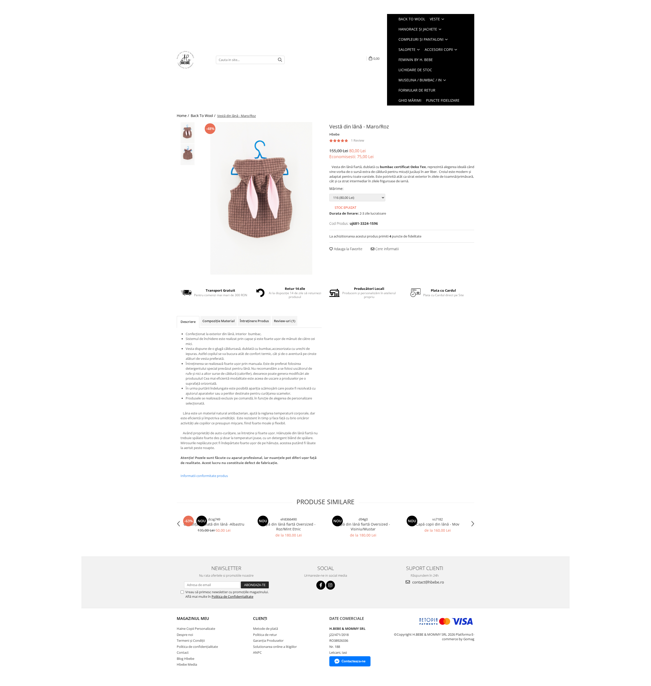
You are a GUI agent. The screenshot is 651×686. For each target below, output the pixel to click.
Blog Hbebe (185, 658)
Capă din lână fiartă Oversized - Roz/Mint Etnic (289, 526)
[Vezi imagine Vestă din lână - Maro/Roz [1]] (187, 154)
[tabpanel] (261, 198)
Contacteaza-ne (353, 661)
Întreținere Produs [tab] (254, 321)
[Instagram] (330, 585)
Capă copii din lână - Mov (437, 524)
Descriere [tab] (188, 321)
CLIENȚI (260, 618)
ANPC (257, 652)
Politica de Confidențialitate (232, 596)
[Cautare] (280, 60)
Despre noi (185, 634)
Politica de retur (265, 634)
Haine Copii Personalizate (196, 628)
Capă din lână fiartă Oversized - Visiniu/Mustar (363, 526)
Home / (183, 115)
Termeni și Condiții (191, 640)
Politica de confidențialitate (197, 646)
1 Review (357, 140)
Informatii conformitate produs (204, 475)
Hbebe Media (187, 664)
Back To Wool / (203, 115)
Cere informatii (386, 248)
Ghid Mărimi (409, 100)
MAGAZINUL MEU (193, 618)
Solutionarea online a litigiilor (275, 646)
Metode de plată (265, 628)
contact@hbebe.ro (427, 582)
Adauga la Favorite (347, 248)
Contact (183, 652)
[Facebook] (320, 585)
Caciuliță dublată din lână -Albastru (214, 524)
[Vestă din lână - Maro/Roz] (261, 198)
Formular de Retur (416, 90)
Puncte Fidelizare (443, 100)
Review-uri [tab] (284, 321)
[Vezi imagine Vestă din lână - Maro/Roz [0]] (187, 132)
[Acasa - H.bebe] (192, 60)
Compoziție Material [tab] (218, 321)
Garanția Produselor (268, 640)
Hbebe (334, 134)
